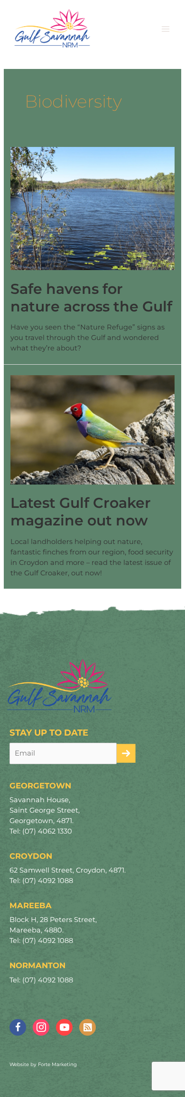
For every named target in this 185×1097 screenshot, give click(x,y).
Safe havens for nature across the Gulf (91, 297)
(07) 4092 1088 (47, 880)
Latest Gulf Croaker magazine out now (80, 511)
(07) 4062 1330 (47, 831)
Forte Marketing (57, 1064)
